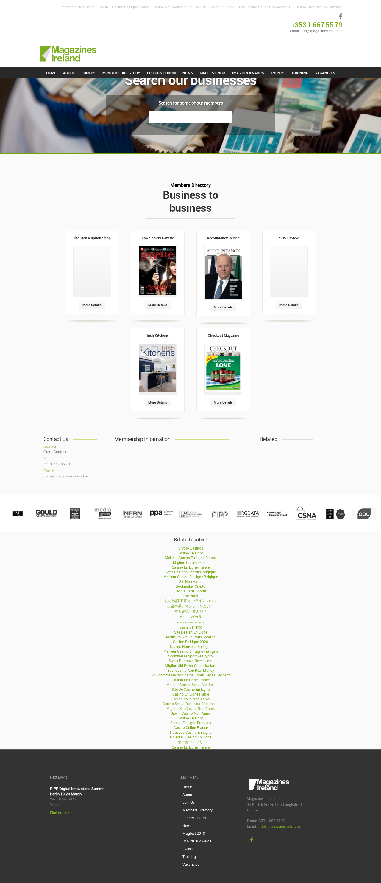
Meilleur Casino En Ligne (214, 6)
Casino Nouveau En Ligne (190, 646)
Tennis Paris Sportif (190, 591)
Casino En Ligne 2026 (190, 641)
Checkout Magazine (223, 335)
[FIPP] (219, 518)
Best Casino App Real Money (190, 670)
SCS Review (289, 237)
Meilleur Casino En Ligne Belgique (190, 576)
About (69, 72)
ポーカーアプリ (190, 741)
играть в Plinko (190, 627)
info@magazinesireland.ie (279, 826)
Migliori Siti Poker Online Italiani (190, 665)
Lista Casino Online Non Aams (261, 6)
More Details (92, 304)
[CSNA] (306, 518)
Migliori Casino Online (190, 562)
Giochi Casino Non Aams (191, 713)
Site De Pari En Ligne (190, 632)
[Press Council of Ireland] (75, 518)
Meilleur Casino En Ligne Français (190, 651)
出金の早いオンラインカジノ (190, 605)
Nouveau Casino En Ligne (190, 732)
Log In (103, 6)
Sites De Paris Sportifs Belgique (190, 571)
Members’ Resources (77, 6)
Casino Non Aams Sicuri (172, 6)
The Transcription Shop (92, 237)
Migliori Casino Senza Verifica (190, 684)
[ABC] (364, 518)
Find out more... (62, 812)
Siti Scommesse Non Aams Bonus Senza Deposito (191, 675)
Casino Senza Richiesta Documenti (190, 703)
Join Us (89, 72)
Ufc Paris (190, 595)
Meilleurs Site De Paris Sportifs (190, 636)
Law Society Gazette (158, 237)
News (187, 72)
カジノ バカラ (190, 616)
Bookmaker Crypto (190, 586)
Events (278, 72)
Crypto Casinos (190, 548)
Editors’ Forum (161, 72)
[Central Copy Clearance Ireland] (277, 518)
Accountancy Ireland (223, 237)
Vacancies (325, 72)
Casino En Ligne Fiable (190, 694)
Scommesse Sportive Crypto (190, 656)
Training (299, 72)
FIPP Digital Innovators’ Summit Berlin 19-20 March (77, 791)
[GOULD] (46, 518)
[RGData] (248, 518)
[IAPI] (17, 518)
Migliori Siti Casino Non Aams (190, 708)
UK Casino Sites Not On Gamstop (315, 6)
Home (51, 72)
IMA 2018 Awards (248, 72)
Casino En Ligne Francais (190, 722)
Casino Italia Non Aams (190, 698)
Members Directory (121, 72)
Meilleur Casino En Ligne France (190, 557)
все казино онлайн (190, 622)
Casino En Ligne (191, 552)
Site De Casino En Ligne (191, 689)
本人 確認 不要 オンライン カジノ (190, 600)
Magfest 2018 (212, 72)
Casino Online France (191, 727)
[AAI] (335, 518)
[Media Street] (104, 518)
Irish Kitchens (158, 335)
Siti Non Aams (190, 581)
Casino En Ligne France (131, 6)
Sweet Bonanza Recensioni (190, 660)
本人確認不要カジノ (190, 611)
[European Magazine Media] (190, 518)
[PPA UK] (162, 518)
